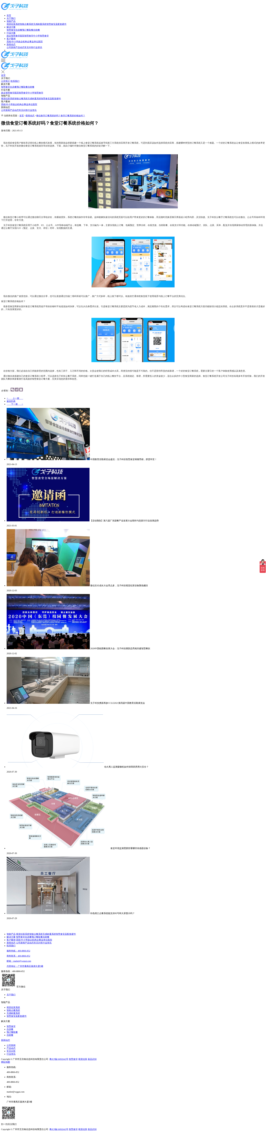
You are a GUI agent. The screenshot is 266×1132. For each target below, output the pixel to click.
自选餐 (19, 30)
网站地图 (5, 1062)
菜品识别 (92, 1059)
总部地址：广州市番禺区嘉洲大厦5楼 (25, 966)
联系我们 (15, 81)
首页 (9, 15)
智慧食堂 (11, 30)
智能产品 (11, 21)
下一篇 (15, 404)
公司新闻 (11, 47)
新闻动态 (11, 44)
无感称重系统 (40, 24)
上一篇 (15, 398)
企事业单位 (32, 41)
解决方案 (11, 27)
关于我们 (11, 18)
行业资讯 (37, 47)
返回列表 (11, 401)
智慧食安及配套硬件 (56, 24)
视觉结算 (82, 1059)
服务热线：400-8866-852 (18, 951)
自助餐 (36, 30)
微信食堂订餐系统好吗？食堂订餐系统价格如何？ (60, 115)
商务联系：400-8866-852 (18, 956)
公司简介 (5, 81)
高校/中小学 (12, 41)
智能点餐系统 (26, 24)
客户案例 (11, 38)
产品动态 (20, 47)
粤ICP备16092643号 (58, 1059)
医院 (40, 41)
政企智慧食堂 (13, 36)
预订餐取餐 (27, 30)
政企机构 (22, 41)
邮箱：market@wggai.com (19, 961)
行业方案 (11, 33)
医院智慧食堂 (26, 36)
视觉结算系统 (13, 24)
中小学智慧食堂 (41, 36)
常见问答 (28, 47)
